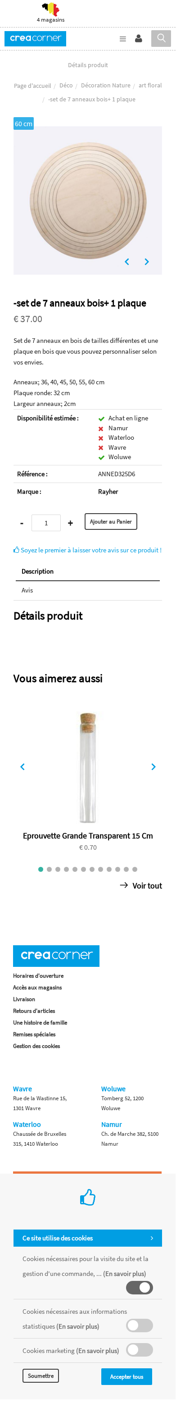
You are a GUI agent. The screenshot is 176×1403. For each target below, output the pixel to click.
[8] (100, 869)
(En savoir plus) (124, 1273)
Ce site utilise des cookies (58, 1238)
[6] (83, 869)
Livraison (24, 999)
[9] (109, 869)
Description (38, 571)
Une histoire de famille (40, 1022)
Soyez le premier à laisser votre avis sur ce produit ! (90, 550)
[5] (74, 869)
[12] (134, 869)
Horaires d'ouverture (38, 975)
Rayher (108, 491)
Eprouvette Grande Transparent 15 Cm (88, 835)
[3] (57, 869)
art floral (150, 85)
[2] (49, 869)
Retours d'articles (34, 1011)
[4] (66, 869)
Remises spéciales (34, 1034)
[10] (117, 869)
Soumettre (41, 1376)
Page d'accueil (32, 86)
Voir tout (146, 885)
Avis (27, 590)
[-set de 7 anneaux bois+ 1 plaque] (88, 132)
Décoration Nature (106, 85)
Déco (66, 85)
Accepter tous (126, 1376)
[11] (126, 869)
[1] (40, 869)
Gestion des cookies (36, 1046)
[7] (92, 869)
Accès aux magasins (37, 987)
